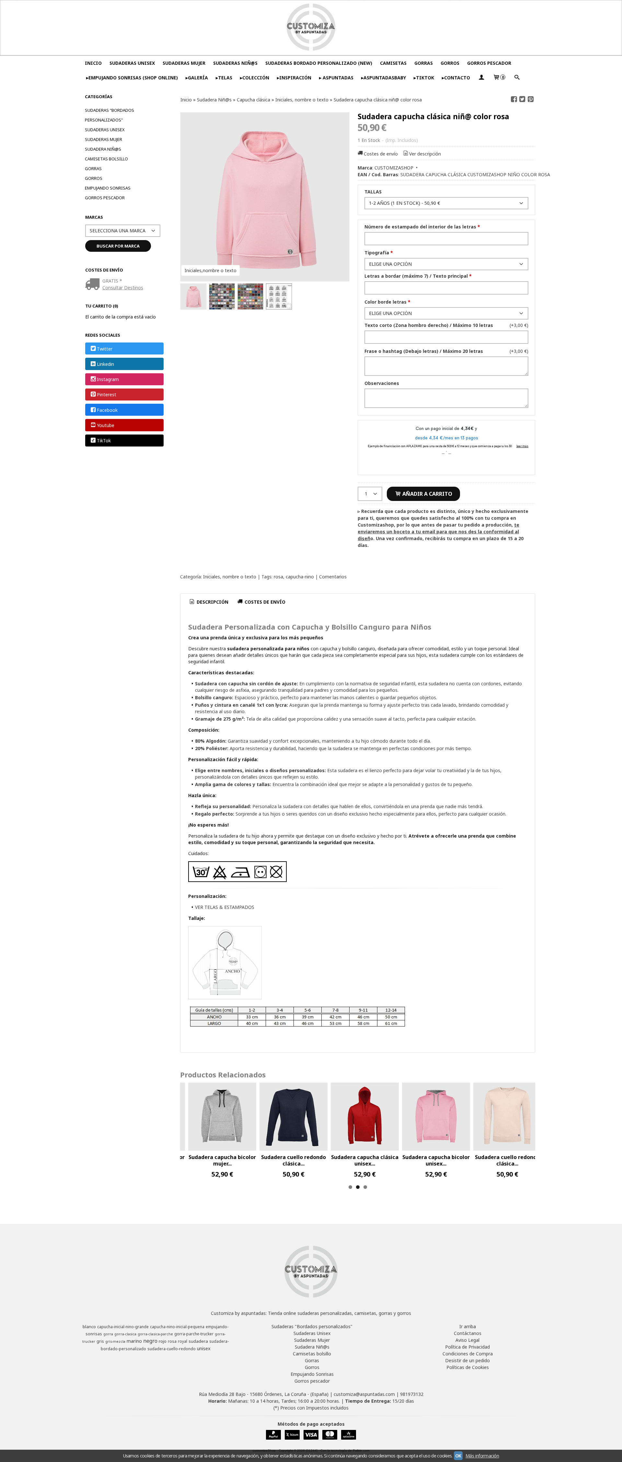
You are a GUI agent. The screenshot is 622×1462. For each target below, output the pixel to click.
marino (134, 1341)
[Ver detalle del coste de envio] (93, 284)
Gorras (93, 168)
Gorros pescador (105, 198)
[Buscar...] (517, 77)
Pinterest (106, 395)
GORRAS (423, 63)
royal (182, 1341)
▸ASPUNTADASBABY (383, 78)
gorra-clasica (125, 1334)
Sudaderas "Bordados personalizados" (109, 115)
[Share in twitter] (522, 99)
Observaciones (381, 383)
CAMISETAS (393, 63)
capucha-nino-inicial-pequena (177, 1326)
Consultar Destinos (122, 287)
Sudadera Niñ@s (103, 149)
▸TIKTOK (424, 78)
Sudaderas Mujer (103, 139)
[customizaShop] (311, 27)
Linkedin (105, 364)
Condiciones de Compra (468, 1354)
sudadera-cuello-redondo (171, 1349)
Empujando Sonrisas (108, 188)
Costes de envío (381, 154)
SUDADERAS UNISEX (132, 63)
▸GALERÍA (197, 78)
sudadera (198, 1341)
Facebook (107, 410)
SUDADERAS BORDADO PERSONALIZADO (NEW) (318, 63)
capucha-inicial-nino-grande (123, 1326)
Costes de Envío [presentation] (264, 602)
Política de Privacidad (467, 1347)
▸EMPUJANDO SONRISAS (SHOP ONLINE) (132, 78)
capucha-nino (300, 577)
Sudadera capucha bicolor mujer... (222, 1160)
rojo (163, 1341)
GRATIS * (112, 281)
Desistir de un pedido (467, 1360)
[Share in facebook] (514, 99)
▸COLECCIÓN (254, 78)
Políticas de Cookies (467, 1367)
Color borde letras (387, 302)
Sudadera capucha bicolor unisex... (436, 1160)
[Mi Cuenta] (481, 77)
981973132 (411, 1394)
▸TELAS (224, 78)
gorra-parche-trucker (193, 1334)
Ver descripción (425, 154)
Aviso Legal (467, 1340)
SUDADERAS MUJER (184, 63)
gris (100, 1341)
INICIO (93, 63)
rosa (278, 577)
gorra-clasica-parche (155, 1334)
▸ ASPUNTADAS (336, 78)
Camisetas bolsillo (106, 159)
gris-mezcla (115, 1341)
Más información (482, 1456)
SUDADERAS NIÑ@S (235, 63)
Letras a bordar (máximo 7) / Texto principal (418, 276)
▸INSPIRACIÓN (294, 78)
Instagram (108, 379)
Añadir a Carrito (426, 493)
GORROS (450, 63)
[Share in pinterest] (530, 99)
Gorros (93, 178)
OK (458, 1456)
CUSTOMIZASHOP (393, 168)
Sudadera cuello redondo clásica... (293, 1160)
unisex (204, 1348)
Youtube (105, 425)
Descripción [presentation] (211, 602)
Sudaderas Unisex (105, 130)
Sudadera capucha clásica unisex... (364, 1160)
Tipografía (378, 252)
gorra (108, 1334)
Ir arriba (467, 1326)
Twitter (104, 349)
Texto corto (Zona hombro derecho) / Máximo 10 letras (428, 325)
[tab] (208, 602)
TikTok (104, 440)
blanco (89, 1326)
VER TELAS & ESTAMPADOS (224, 907)
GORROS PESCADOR (489, 63)
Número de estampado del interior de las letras (422, 227)
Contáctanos (467, 1333)
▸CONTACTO (456, 78)
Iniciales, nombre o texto (229, 577)
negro (150, 1340)
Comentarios (333, 577)
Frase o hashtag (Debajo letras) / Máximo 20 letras (423, 351)
